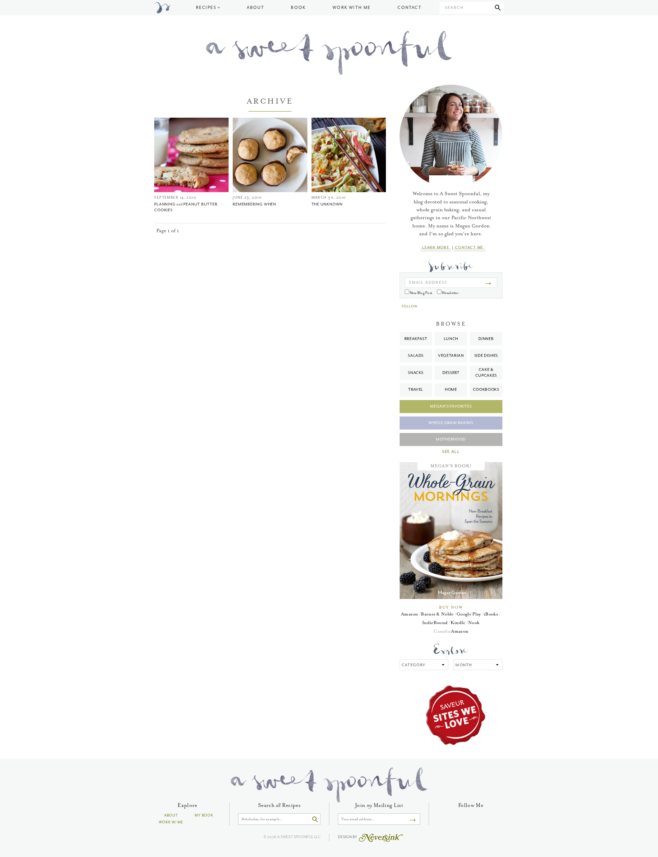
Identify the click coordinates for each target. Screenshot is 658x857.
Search (454, 7)
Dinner (486, 338)
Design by (348, 837)
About (256, 7)
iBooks (491, 614)
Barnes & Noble (437, 614)
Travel (415, 389)
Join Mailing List (379, 805)
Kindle (458, 622)
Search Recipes (279, 805)
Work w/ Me (171, 822)
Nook (473, 622)
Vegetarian (451, 355)
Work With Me (351, 7)
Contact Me (469, 247)
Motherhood (451, 439)
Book (298, 7)
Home (451, 389)
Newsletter (450, 293)
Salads (416, 355)
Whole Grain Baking (451, 422)
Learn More (435, 247)
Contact (409, 7)
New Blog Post (420, 293)
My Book (204, 815)
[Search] (498, 8)
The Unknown (327, 204)
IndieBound (435, 622)
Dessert (451, 372)
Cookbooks (486, 389)
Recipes (206, 7)
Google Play (468, 614)
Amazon (409, 614)
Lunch (451, 338)
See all (451, 451)
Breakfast (415, 338)
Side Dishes (486, 355)
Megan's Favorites (451, 406)
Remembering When (254, 204)
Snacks (416, 372)
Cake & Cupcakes (486, 372)
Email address (428, 282)
